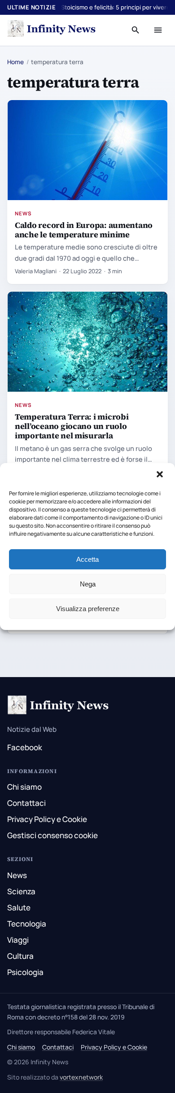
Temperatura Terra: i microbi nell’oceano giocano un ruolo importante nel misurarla (71, 426)
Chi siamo (24, 787)
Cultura (20, 956)
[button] (160, 475)
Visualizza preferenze (87, 608)
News (23, 213)
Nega (88, 584)
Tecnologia (26, 923)
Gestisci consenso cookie (52, 835)
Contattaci (26, 803)
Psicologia (25, 972)
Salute (19, 907)
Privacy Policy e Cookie (47, 819)
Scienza (21, 891)
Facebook (24, 747)
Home (15, 62)
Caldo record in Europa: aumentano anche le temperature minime (84, 229)
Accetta (87, 559)
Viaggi (18, 940)
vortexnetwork (81, 1077)
